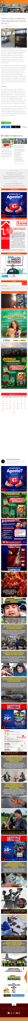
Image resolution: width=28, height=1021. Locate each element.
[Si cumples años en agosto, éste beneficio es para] (14, 479)
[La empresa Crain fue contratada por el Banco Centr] (14, 690)
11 (6, 403)
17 (3, 405)
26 (10, 408)
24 (3, 408)
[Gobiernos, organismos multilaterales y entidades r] (14, 954)
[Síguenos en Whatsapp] (14, 1013)
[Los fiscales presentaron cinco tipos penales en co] (14, 611)
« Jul (13, 412)
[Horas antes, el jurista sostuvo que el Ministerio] (14, 663)
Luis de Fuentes (7, 26)
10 (3, 403)
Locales (3, 14)
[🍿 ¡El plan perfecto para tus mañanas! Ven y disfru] (14, 848)
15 (21, 403)
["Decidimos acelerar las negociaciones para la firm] (14, 769)
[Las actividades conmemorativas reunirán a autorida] (14, 743)
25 (6, 408)
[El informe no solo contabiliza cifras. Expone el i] (14, 637)
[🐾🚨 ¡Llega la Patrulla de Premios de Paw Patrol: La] (14, 505)
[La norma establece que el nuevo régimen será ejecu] (14, 874)
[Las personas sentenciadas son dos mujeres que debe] (14, 795)
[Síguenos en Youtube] (17, 1013)
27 (14, 408)
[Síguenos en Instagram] (11, 1013)
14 (17, 403)
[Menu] (26, 2)
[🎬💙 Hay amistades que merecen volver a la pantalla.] (14, 531)
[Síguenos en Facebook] (9, 1013)
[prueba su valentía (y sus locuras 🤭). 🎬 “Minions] (14, 980)
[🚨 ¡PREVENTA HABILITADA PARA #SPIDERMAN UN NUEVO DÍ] (14, 558)
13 (14, 403)
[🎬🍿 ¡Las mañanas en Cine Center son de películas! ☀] (14, 716)
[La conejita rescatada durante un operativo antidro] (14, 927)
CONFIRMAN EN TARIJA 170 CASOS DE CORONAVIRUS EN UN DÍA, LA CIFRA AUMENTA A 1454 (6, 153)
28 (17, 408)
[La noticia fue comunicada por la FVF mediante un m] (14, 901)
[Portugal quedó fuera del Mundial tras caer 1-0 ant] (14, 584)
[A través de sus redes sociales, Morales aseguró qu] (14, 822)
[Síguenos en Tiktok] (19, 1013)
